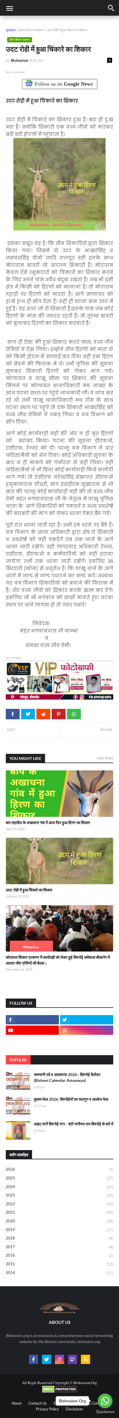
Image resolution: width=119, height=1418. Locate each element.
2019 (59, 1229)
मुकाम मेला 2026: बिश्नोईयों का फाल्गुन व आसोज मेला (71, 1099)
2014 (59, 1272)
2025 (59, 1178)
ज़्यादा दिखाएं (104, 758)
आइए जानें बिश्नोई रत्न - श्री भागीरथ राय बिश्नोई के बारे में (73, 1123)
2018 (59, 1238)
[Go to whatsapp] (105, 1401)
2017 (59, 1246)
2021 (59, 1212)
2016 (59, 1255)
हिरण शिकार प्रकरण (31, 30)
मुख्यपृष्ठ (11, 30)
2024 (59, 1186)
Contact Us (37, 1403)
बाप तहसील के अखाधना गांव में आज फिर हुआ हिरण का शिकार (48, 822)
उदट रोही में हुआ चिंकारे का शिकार (29, 889)
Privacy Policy (47, 1409)
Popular (18, 1059)
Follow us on (64, 84)
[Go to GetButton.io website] (105, 1412)
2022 (59, 1203)
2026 (59, 1169)
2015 (59, 1264)
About (17, 1403)
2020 (59, 1221)
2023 (59, 1195)
